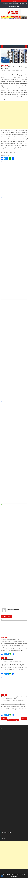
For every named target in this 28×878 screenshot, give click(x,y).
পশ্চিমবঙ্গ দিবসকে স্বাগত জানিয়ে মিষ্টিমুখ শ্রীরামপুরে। (10, 639)
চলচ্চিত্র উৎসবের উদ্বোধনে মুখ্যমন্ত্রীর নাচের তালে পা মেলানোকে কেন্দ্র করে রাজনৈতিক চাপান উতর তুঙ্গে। (24, 718)
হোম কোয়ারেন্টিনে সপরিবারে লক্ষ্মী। (7, 660)
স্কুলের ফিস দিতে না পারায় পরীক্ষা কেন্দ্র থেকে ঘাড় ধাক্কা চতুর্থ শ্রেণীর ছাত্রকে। (5, 718)
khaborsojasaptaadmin (17, 70)
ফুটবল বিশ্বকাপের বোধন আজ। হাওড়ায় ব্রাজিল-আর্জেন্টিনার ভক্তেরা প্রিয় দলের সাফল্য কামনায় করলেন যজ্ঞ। (14, 697)
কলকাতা (6, 65)
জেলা (5, 637)
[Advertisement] (14, 33)
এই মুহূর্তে (2, 65)
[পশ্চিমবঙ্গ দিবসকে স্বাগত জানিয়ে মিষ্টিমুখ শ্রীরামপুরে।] (14, 627)
